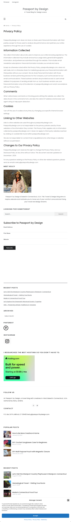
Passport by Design (35, 9)
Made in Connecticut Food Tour (14, 298)
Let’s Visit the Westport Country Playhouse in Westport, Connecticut (27, 292)
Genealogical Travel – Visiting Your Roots (18, 295)
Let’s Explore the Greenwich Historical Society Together (22, 302)
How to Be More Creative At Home (25, 433)
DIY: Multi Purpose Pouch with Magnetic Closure (31, 451)
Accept (35, 516)
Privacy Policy (28, 519)
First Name (7, 233)
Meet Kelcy (44, 519)
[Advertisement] (35, 270)
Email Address (8, 227)
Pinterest (6, 2)
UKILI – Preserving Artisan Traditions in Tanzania (20, 305)
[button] (68, 500)
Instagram (15, 2)
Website (6, 239)
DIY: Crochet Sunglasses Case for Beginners (29, 442)
